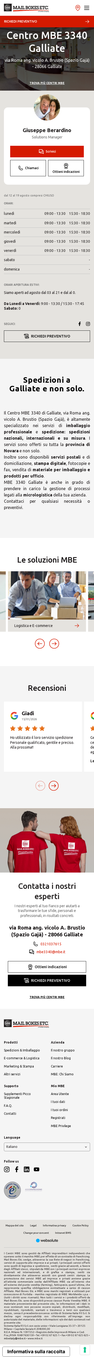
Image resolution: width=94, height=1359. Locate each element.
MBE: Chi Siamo (62, 1074)
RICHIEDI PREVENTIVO (20, 21)
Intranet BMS (63, 1232)
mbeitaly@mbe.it (15, 1338)
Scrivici (51, 151)
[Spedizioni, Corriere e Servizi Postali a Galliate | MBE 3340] (26, 8)
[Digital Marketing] (47, 1241)
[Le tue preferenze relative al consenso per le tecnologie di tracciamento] (85, 1350)
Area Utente (60, 1094)
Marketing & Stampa (19, 1066)
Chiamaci (32, 168)
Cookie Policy (80, 1225)
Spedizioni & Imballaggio (22, 1050)
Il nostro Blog (61, 1058)
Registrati (58, 1117)
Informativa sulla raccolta (36, 1351)
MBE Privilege (61, 1126)
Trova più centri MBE (47, 83)
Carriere (57, 1066)
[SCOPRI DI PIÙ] (77, 626)
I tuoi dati (58, 1101)
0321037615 (50, 944)
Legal (33, 1225)
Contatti (10, 1113)
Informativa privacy (54, 1225)
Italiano (11, 1146)
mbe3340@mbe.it (51, 952)
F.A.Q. (8, 1105)
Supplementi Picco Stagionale (17, 1095)
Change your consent (36, 1232)
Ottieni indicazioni (66, 171)
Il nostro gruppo (63, 1050)
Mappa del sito (14, 1225)
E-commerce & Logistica (21, 1058)
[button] (86, 7)
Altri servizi (12, 1074)
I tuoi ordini (59, 1110)
